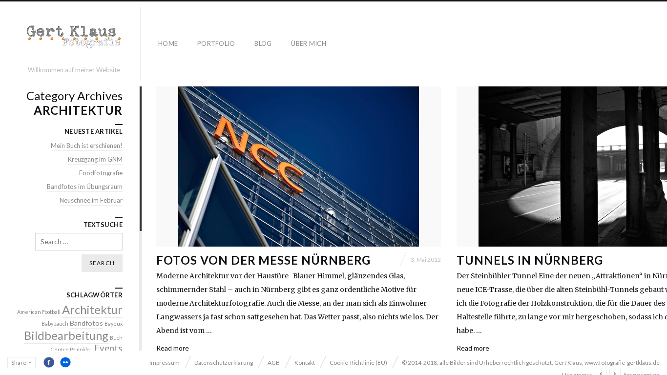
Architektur (92, 309)
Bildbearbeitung (66, 335)
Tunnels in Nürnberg (530, 260)
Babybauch (55, 323)
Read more (172, 348)
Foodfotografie (101, 173)
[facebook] (48, 362)
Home (168, 43)
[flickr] (65, 362)
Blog (262, 43)
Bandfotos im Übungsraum (85, 186)
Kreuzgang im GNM (95, 159)
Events (108, 348)
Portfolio (216, 43)
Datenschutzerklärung (223, 362)
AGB (274, 362)
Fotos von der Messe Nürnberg (263, 260)
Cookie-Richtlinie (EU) (358, 362)
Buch (116, 337)
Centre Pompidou (72, 349)
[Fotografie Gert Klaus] (74, 39)
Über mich (308, 43)
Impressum (164, 362)
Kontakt (304, 362)
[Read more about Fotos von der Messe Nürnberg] (298, 166)
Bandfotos (86, 323)
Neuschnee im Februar (91, 200)
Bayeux (113, 323)
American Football (39, 312)
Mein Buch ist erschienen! (87, 145)
